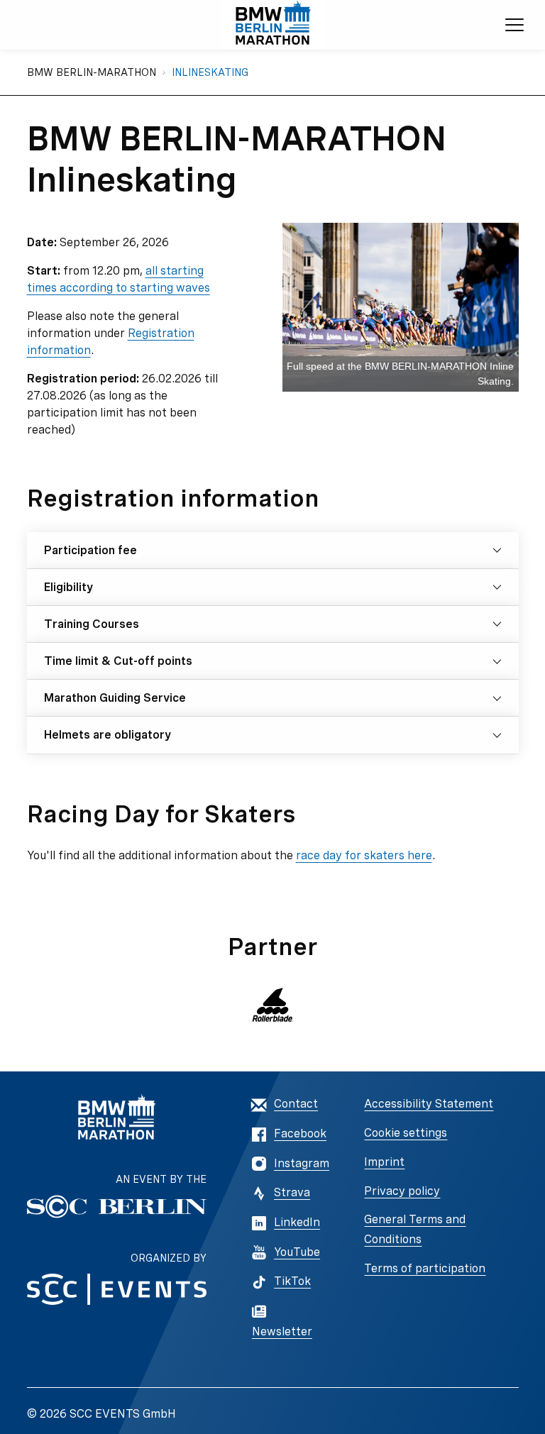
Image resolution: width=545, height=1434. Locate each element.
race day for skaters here (364, 855)
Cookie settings (405, 1133)
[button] (273, 1004)
